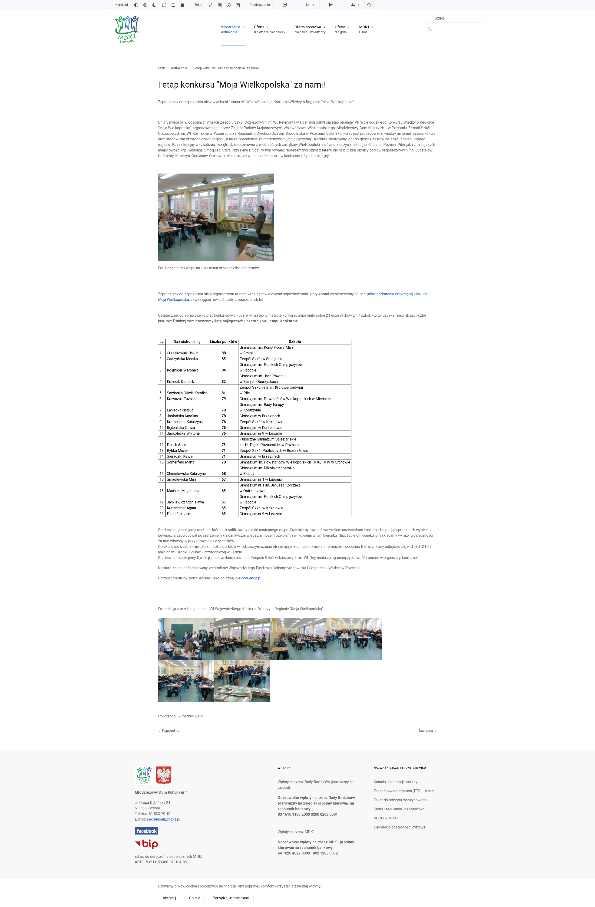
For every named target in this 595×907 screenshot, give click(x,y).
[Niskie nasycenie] (173, 4)
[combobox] (455, 18)
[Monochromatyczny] (145, 4)
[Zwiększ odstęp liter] (358, 4)
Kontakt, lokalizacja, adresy (395, 782)
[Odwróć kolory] (136, 4)
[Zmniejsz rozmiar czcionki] (301, 4)
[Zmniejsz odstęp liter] (347, 4)
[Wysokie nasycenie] (182, 4)
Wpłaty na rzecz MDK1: (297, 832)
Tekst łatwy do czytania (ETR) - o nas (404, 791)
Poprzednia (170, 731)
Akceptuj (169, 898)
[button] (233, 29)
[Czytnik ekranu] (228, 4)
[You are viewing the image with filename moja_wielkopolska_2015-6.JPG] (242, 681)
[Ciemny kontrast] (154, 4)
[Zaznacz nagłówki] (219, 4)
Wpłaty (284, 767)
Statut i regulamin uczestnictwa (399, 809)
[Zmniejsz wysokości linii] (325, 4)
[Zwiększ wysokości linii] (336, 4)
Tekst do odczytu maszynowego (400, 800)
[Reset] (369, 4)
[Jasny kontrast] (164, 4)
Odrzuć (194, 898)
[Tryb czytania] (237, 4)
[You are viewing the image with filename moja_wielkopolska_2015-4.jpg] (354, 639)
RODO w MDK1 (386, 818)
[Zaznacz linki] (210, 4)
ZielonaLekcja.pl (248, 578)
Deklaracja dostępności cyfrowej (400, 827)
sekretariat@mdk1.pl (163, 819)
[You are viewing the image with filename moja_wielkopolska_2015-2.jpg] (242, 639)
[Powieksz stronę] (290, 4)
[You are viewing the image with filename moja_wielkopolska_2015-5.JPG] (186, 681)
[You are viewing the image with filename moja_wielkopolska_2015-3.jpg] (298, 639)
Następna (426, 731)
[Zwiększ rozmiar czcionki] (313, 4)
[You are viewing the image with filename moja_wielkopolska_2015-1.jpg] (186, 639)
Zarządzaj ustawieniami (231, 898)
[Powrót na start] (126, 29)
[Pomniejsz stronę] (279, 4)
